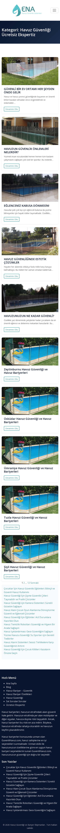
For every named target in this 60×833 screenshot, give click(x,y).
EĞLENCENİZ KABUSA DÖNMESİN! (26, 206)
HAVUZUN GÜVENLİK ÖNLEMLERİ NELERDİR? (26, 150)
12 (28, 582)
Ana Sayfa (11, 683)
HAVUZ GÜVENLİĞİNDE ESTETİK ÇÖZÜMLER (25, 260)
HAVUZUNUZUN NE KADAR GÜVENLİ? (29, 316)
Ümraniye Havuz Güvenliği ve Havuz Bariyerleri (28, 469)
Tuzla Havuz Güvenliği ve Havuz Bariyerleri (25, 519)
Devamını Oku (11, 109)
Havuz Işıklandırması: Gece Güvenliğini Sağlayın (28, 631)
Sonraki (34, 582)
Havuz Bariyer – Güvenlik (19, 690)
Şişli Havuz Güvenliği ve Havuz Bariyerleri (24, 568)
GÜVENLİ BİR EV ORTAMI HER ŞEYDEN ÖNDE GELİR (29, 90)
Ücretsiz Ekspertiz (15, 705)
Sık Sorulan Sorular (16, 701)
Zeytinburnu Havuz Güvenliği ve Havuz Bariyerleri (26, 371)
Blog (8, 687)
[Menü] (54, 10)
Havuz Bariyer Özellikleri (19, 694)
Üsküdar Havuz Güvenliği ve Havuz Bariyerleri (27, 420)
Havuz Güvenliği (14, 697)
